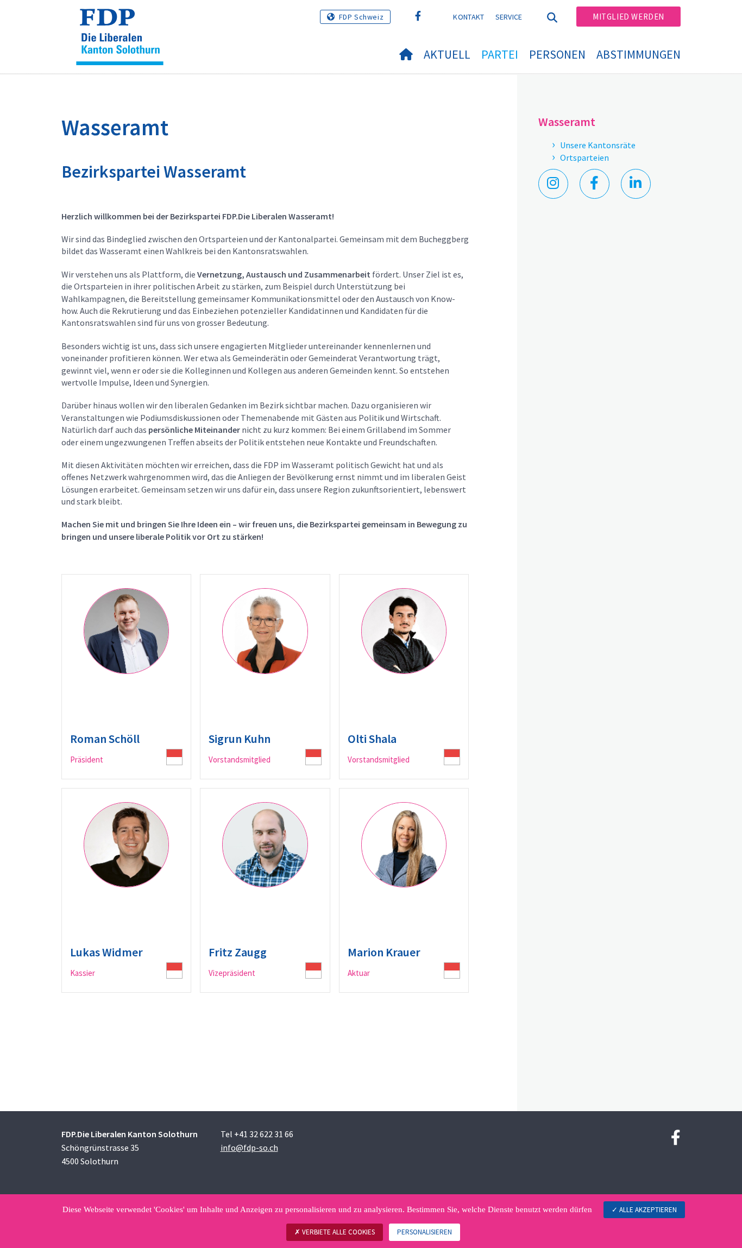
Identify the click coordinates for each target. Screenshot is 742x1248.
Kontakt (468, 17)
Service (509, 17)
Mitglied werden (628, 16)
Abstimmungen (638, 54)
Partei (499, 54)
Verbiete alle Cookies (337, 1232)
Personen (557, 54)
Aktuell (447, 54)
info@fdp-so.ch (249, 1147)
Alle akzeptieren (647, 1209)
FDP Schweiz (361, 17)
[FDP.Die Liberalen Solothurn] (123, 22)
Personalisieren (424, 1232)
